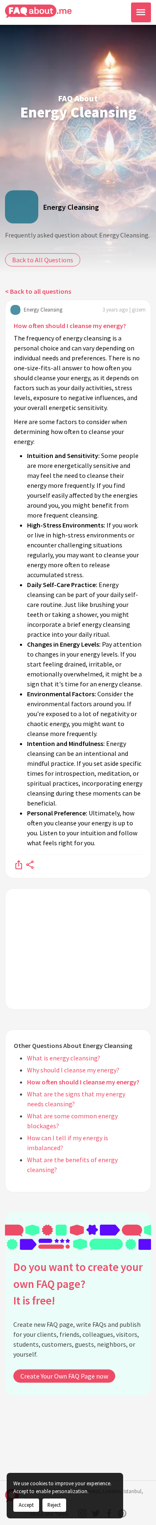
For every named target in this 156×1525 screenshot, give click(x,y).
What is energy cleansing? (63, 1058)
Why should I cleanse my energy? (73, 1070)
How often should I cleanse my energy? (70, 325)
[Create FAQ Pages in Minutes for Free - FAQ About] (38, 11)
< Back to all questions (38, 291)
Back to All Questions (42, 260)
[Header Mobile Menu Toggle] (141, 12)
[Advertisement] (78, 949)
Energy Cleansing (71, 207)
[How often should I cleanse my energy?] (19, 864)
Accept (26, 1504)
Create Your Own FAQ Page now (64, 1376)
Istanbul (132, 1491)
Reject (54, 1504)
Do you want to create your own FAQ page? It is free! (78, 1283)
